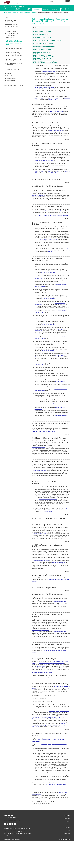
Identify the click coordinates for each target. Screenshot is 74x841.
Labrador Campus (46, 9)
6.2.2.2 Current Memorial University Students (42, 37)
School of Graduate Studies (65, 9)
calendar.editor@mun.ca (38, 805)
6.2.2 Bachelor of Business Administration (41, 34)
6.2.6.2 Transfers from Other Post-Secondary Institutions (44, 56)
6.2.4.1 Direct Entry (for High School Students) (42, 44)
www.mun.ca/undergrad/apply (48, 71)
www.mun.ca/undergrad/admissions (40, 560)
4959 (36, 99)
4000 (49, 99)
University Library (8, 83)
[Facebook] (5, 824)
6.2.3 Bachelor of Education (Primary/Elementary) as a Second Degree (47, 41)
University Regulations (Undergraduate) (18, 9)
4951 (68, 98)
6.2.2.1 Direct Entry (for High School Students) (42, 35)
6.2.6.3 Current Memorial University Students (42, 58)
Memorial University (16, 3)
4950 (42, 98)
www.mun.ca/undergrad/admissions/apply (44, 87)
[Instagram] (7, 824)
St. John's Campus (55, 9)
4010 (68, 96)
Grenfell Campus (37, 9)
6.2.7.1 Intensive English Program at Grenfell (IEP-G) (43, 61)
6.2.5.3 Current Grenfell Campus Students (41, 52)
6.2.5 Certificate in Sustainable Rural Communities (43, 47)
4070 (36, 98)
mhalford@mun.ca (40, 666)
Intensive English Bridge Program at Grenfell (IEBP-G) (51, 663)
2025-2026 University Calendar (14, 6)
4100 (52, 99)
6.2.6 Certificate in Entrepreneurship (40, 53)
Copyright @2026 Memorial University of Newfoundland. (12, 839)
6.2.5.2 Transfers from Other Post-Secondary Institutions (44, 50)
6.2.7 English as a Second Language (40, 59)
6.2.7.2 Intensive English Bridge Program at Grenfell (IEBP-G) (45, 62)
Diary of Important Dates (8, 9)
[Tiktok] (15, 824)
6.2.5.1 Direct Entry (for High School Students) (42, 49)
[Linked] (12, 824)
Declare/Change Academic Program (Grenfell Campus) (48, 210)
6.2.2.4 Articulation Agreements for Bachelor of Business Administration (47, 40)
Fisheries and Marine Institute (27, 9)
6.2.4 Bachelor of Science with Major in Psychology (43, 43)
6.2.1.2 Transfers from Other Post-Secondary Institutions (44, 32)
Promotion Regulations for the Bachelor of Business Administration (54, 215)
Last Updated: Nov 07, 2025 (66, 838)
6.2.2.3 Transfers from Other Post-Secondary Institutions (44, 38)
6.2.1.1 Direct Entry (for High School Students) (42, 31)
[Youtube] (10, 824)
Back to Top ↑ (67, 119)
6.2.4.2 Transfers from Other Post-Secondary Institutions (44, 46)
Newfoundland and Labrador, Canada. (64, 839)
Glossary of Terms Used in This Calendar (13, 85)
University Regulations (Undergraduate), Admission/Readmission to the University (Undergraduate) (49, 717)
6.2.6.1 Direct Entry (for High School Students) (42, 55)
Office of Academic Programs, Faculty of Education (44, 431)
